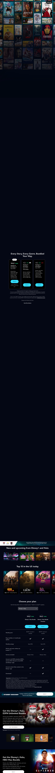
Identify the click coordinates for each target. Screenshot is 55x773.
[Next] (52, 556)
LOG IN (49, 2)
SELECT (14, 281)
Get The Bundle (13, 727)
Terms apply (26, 269)
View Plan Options (27, 303)
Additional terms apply (41, 297)
